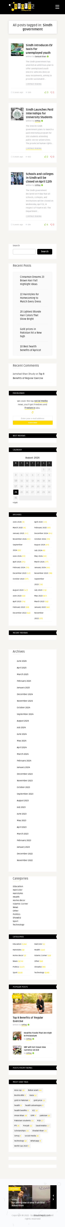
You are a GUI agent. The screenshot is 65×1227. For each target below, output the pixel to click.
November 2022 (25, 860)
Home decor (19, 900)
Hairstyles (18, 893)
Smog (17, 1136)
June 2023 (17, 596)
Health (16, 896)
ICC (35, 1110)
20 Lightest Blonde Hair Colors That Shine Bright (30, 315)
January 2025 (18, 533)
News (15, 907)
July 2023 (38, 590)
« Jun (15, 502)
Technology (18, 924)
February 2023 (19, 607)
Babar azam (34, 1090)
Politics (16, 914)
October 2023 (18, 579)
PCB (40, 1120)
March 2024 (39, 562)
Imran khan (20, 1115)
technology (20, 1141)
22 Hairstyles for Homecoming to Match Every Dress (30, 298)
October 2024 (40, 539)
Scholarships (21, 1131)
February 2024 (19, 567)
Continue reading (33, 84)
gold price (39, 1100)
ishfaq (37, 121)
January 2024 (40, 567)
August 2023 (18, 590)
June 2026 (17, 522)
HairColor (17, 890)
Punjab (27, 1126)
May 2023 (38, 596)
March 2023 (39, 601)
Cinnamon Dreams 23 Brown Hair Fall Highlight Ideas (32, 280)
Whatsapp (35, 1141)
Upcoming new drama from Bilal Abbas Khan (28, 1204)
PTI (16, 1126)
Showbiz (17, 917)
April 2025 (38, 522)
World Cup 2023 (21, 1146)
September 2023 (25, 794)
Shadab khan (39, 1131)
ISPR (33, 1115)
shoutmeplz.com (42, 1215)
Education (18, 886)
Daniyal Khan (40, 56)
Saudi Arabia (42, 1126)
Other (15, 910)
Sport (15, 921)
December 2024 (41, 533)
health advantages (34, 1105)
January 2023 (40, 607)
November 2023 (41, 573)
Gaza (33, 1095)
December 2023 (19, 573)
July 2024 (38, 550)
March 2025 (18, 528)
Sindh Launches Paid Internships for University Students (39, 113)
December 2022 (20, 613)
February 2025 (40, 528)
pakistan (45, 1115)
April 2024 (17, 562)
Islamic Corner (20, 903)
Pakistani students (23, 1120)
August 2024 (39, 545)
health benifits (21, 1110)
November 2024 (20, 539)
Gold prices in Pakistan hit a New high (31, 333)
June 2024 (17, 556)
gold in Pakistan (22, 1100)
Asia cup (19, 1090)
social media (32, 1136)
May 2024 (38, 556)
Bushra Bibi (20, 1095)
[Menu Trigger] (57, 6)
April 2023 (17, 601)
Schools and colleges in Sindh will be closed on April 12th (39, 177)
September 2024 (25, 714)
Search (16, 245)
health (17, 1105)
